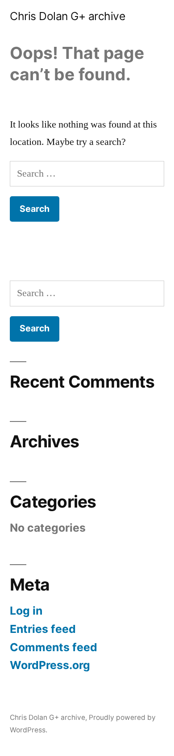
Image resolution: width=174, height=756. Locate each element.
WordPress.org (50, 665)
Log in (26, 610)
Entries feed (43, 629)
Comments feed (53, 647)
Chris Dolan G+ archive (67, 16)
